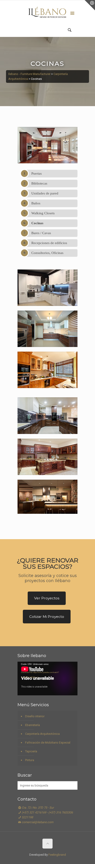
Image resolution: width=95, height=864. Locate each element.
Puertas (36, 173)
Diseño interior (35, 716)
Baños (35, 203)
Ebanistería (32, 725)
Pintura (29, 760)
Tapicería (31, 751)
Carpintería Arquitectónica (42, 733)
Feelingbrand (57, 854)
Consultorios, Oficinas (47, 253)
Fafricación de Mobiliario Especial (47, 742)
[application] (47, 678)
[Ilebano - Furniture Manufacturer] (47, 14)
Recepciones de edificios (49, 243)
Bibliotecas (39, 183)
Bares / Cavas (41, 233)
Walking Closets (43, 213)
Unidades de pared (44, 193)
